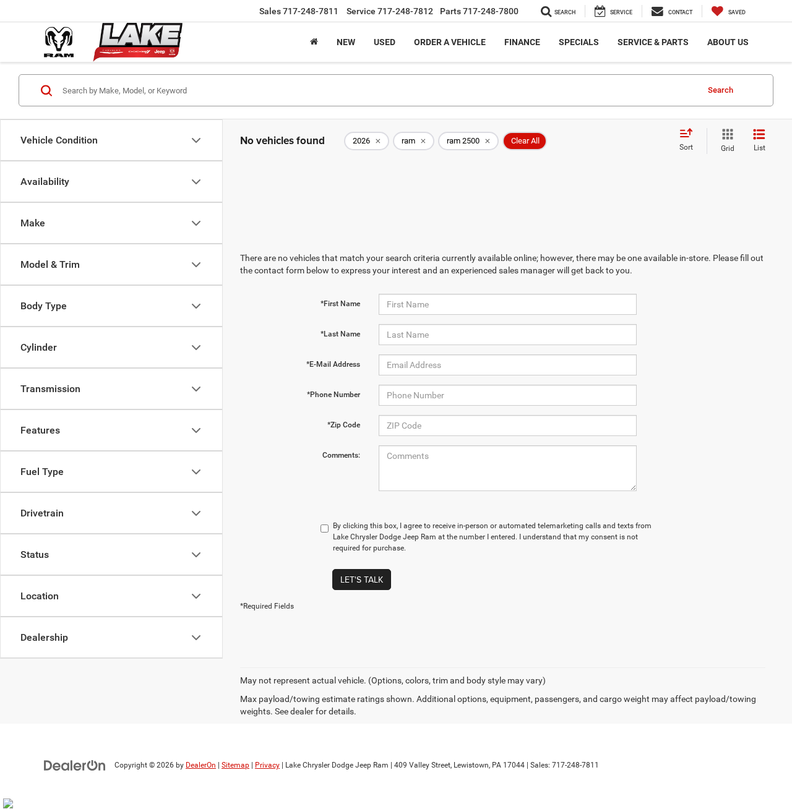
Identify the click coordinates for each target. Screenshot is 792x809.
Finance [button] (522, 42)
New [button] (346, 42)
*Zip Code (343, 425)
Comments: (341, 455)
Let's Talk (361, 579)
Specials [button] (579, 42)
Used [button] (384, 42)
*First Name (340, 303)
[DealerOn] (74, 764)
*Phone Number (333, 394)
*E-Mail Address (333, 364)
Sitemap (235, 765)
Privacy (267, 765)
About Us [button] (728, 42)
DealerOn (201, 765)
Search (720, 90)
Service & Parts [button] (653, 42)
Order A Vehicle (450, 42)
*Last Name (340, 334)
